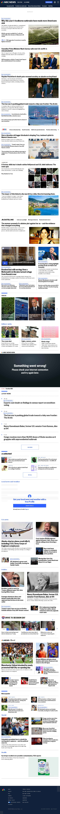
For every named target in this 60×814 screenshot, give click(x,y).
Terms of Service (26, 789)
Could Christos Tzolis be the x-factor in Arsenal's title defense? (34, 682)
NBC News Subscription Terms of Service (32, 791)
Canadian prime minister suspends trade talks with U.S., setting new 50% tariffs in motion (17, 700)
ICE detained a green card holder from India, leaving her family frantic (19, 563)
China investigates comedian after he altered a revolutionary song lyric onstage (50, 740)
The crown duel (6, 341)
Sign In (27, 509)
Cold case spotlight (22, 219)
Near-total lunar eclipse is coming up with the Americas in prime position (50, 551)
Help (9, 793)
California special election (38, 129)
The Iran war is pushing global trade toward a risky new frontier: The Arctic (29, 104)
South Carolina (26, 129)
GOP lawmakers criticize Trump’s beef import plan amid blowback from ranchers (13, 60)
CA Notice (10, 804)
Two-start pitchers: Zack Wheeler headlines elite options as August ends (53, 682)
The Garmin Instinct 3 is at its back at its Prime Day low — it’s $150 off (47, 459)
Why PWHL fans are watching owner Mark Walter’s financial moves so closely (51, 671)
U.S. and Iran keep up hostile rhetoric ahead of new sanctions (14, 120)
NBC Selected (25, 802)
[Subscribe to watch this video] (18, 256)
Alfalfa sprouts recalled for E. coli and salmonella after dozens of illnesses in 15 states (12, 34)
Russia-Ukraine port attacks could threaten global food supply (47, 280)
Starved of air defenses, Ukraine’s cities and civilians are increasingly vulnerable (9, 286)
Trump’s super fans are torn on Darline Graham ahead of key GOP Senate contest (13, 145)
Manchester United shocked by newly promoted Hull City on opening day (17, 666)
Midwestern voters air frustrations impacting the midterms (47, 633)
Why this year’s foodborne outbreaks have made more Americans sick (29, 21)
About (9, 789)
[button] (44, 60)
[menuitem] (19, 2)
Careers (9, 795)
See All (30, 475)
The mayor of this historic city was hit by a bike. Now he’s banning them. (28, 194)
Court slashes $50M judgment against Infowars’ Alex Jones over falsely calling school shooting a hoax (47, 541)
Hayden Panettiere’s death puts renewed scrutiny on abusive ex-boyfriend (29, 76)
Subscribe (25, 797)
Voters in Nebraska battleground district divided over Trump (9, 633)
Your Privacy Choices (15, 802)
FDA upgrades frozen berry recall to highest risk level (13, 40)
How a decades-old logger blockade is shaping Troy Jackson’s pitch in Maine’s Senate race (27, 136)
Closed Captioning (27, 795)
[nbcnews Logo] (3, 790)
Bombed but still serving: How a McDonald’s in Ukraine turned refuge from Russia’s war (16, 271)
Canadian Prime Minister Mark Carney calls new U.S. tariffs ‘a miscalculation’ (24, 50)
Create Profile (30, 505)
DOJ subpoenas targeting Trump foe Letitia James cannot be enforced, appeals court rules (49, 609)
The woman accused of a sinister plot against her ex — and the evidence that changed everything (28, 224)
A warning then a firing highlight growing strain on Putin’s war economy (48, 265)
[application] (44, 60)
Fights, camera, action (29, 341)
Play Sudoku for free (7, 173)
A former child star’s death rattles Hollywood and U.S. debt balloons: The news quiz (28, 165)
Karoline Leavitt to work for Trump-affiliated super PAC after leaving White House (12, 590)
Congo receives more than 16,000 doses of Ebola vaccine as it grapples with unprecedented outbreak (30, 438)
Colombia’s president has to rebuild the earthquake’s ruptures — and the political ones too (14, 741)
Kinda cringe (45, 341)
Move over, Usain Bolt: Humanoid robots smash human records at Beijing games (49, 730)
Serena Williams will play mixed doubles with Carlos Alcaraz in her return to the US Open (47, 661)
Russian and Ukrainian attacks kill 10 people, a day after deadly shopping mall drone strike (48, 286)
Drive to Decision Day (15, 129)
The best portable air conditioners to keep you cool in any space (47, 468)
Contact (9, 791)
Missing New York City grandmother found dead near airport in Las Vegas (48, 560)
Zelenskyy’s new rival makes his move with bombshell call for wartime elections (27, 286)
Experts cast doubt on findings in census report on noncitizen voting (29, 403)
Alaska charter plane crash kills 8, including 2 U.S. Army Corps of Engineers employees (15, 543)
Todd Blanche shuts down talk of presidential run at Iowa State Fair (29, 633)
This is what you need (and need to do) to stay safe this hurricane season (17, 460)
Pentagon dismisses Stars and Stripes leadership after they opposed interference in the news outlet (12, 599)
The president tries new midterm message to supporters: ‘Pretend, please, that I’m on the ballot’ (13, 153)
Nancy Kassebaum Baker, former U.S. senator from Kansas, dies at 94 (30, 427)
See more (30, 447)
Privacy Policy (11, 800)
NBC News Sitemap (26, 793)
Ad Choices (10, 797)
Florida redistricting (51, 129)
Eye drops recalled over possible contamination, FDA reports (21, 756)
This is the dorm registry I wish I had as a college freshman (18, 468)
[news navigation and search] (58, 2)
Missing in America (33, 219)
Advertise (25, 800)
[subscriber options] (54, 2)
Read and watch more (44, 219)
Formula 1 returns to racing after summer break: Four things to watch (14, 682)
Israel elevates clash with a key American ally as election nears (13, 115)
